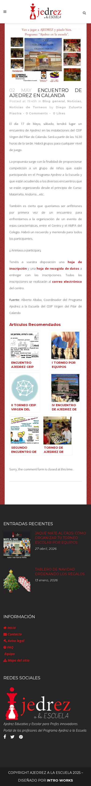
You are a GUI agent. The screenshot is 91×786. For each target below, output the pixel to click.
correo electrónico (67, 281)
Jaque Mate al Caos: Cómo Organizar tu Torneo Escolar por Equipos (60, 538)
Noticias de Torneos (28, 107)
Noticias (74, 101)
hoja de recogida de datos (58, 268)
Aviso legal (15, 640)
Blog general (53, 101)
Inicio (11, 627)
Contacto (14, 634)
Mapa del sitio (18, 660)
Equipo (9, 654)
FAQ (9, 647)
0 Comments (37, 113)
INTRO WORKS (60, 780)
